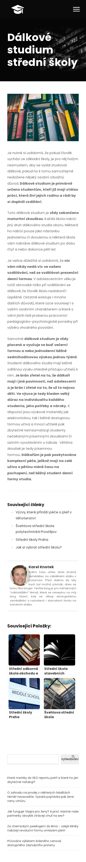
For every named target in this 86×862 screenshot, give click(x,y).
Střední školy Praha (32, 539)
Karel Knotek (41, 566)
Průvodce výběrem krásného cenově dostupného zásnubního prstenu (34, 843)
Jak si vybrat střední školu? (39, 547)
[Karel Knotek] (20, 575)
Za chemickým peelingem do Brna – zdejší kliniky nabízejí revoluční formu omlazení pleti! (42, 828)
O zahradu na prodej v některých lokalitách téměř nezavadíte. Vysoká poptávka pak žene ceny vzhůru (40, 796)
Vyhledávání (69, 759)
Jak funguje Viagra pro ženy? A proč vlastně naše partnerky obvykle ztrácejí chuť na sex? (43, 813)
